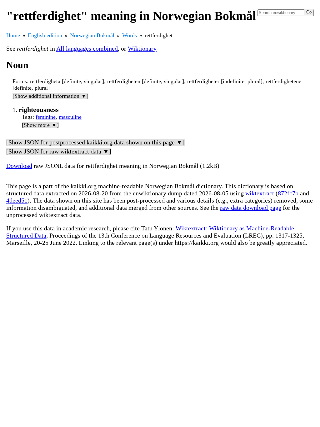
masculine (70, 117)
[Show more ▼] (40, 125)
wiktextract (259, 193)
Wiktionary (142, 48)
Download (19, 165)
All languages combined (87, 48)
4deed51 (17, 200)
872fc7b (288, 193)
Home (13, 35)
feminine (46, 117)
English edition (45, 35)
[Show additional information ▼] (50, 96)
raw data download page (250, 207)
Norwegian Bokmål (92, 35)
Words (129, 35)
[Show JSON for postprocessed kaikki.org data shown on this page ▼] (95, 142)
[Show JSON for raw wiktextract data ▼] (58, 151)
